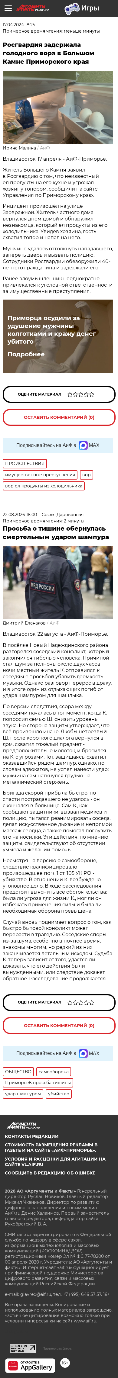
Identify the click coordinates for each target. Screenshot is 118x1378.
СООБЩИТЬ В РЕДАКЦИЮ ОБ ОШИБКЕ (50, 1173)
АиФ (45, 148)
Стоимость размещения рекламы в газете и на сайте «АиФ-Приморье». (51, 1147)
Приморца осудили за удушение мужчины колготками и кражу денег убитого (52, 329)
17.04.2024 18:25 (19, 24)
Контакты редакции (32, 1136)
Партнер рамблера (57, 1348)
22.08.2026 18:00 (20, 514)
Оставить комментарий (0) (59, 417)
